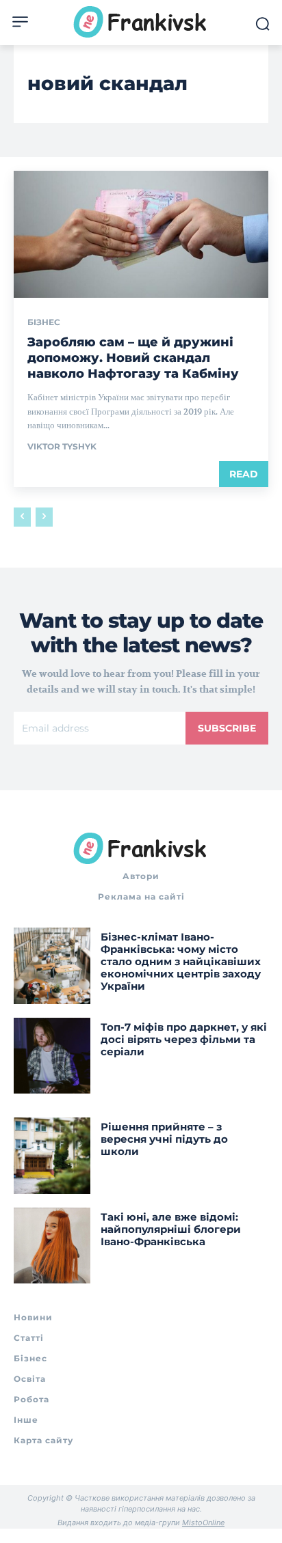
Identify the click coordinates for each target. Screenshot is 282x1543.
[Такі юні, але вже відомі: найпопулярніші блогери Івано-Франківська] (52, 1246)
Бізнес (43, 322)
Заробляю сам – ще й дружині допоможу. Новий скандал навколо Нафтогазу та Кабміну (133, 358)
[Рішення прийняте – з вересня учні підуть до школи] (52, 1155)
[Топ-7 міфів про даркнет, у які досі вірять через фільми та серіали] (52, 1056)
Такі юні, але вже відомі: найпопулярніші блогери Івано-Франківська (171, 1229)
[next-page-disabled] (44, 517)
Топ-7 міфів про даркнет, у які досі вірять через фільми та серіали (184, 1039)
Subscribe (227, 728)
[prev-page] (22, 517)
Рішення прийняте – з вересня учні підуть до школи (164, 1139)
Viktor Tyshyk (62, 446)
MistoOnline (203, 1522)
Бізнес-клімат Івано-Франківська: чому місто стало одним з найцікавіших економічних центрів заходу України (181, 961)
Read (243, 474)
